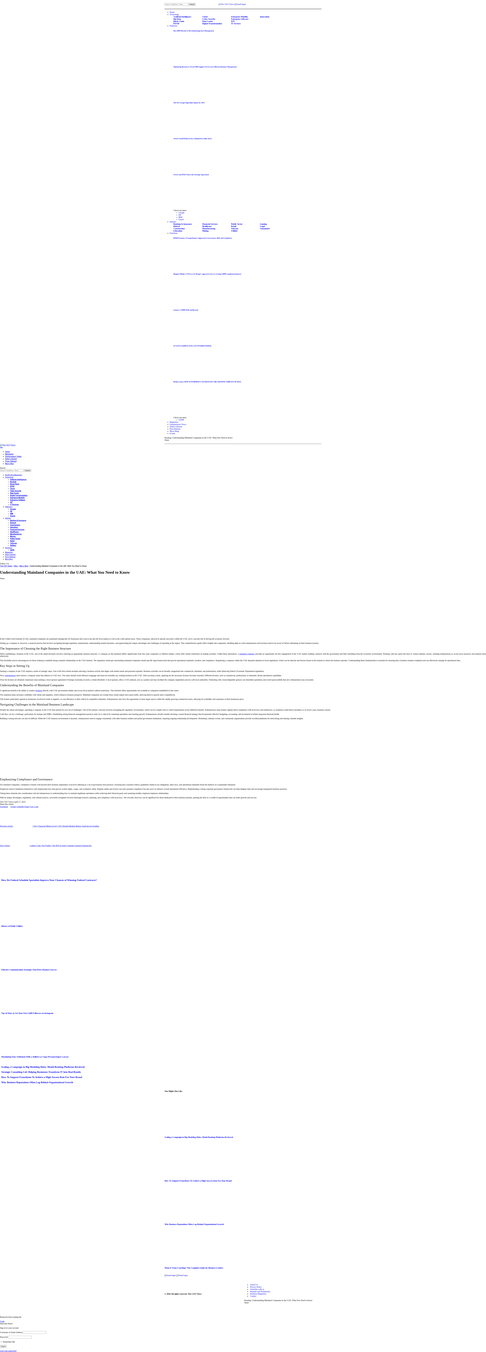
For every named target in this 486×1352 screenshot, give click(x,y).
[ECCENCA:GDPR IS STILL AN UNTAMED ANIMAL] (194, 377)
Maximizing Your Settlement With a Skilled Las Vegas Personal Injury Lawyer (35, 1057)
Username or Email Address (11, 1332)
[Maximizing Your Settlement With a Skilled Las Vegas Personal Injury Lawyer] (27, 1052)
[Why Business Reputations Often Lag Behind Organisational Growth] (191, 1219)
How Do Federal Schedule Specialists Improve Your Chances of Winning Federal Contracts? (49, 880)
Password (4, 1337)
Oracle (181, 219)
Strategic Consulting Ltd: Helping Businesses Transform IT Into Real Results (41, 1072)
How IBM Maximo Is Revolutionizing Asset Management (193, 31)
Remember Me (9, 1342)
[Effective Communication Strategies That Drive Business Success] (27, 965)
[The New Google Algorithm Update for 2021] (194, 134)
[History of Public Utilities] (27, 921)
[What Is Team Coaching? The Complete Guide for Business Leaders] (191, 1263)
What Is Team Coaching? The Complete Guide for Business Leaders (194, 1268)
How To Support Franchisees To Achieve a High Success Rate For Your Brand (41, 1077)
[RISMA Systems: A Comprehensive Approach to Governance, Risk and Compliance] (194, 269)
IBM (180, 217)
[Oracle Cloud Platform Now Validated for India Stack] (194, 169)
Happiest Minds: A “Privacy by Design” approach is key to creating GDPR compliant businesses (207, 274)
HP (179, 215)
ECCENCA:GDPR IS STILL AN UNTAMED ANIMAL (192, 346)
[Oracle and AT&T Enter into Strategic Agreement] (194, 205)
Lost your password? (8, 1351)
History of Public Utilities (12, 926)
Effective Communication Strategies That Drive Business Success (29, 970)
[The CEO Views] (7, 445)
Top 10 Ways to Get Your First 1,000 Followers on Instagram (27, 1013)
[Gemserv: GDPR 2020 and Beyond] (194, 341)
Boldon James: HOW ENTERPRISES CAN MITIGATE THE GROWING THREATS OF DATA (207, 382)
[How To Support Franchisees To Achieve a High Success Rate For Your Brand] (191, 1176)
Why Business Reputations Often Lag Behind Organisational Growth (37, 1082)
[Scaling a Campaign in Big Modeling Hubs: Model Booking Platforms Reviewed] (191, 1132)
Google (181, 213)
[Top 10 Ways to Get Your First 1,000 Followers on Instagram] (27, 1008)
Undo (2, 1321)
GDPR (181, 420)
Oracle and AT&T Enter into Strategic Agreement (191, 175)
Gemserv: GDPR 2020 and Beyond (185, 310)
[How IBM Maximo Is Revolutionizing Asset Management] (194, 62)
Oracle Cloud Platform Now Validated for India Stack (192, 139)
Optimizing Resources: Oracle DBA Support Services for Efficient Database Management (205, 67)
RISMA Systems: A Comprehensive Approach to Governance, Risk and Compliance (202, 238)
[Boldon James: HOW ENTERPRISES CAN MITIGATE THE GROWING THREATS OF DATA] (194, 413)
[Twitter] (318, 5)
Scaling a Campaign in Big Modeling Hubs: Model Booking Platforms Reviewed (43, 1067)
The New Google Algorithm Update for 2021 (189, 103)
